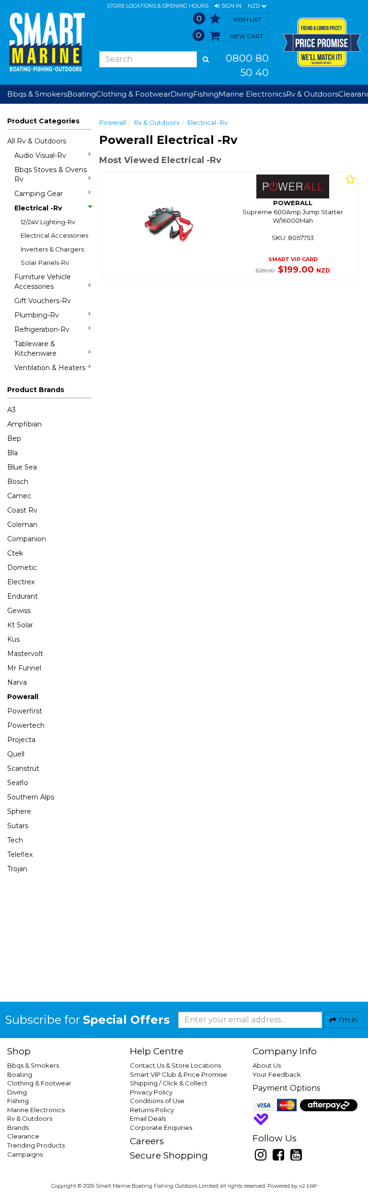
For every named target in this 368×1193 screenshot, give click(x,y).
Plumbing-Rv (36, 315)
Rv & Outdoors (156, 122)
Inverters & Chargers (52, 249)
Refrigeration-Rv (41, 329)
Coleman (22, 524)
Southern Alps (30, 797)
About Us (267, 1065)
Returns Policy (152, 1110)
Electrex (20, 582)
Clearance (23, 1136)
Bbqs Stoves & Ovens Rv (50, 174)
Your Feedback (277, 1074)
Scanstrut (23, 768)
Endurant (22, 596)
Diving (17, 1092)
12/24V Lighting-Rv (48, 222)
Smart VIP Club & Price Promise (178, 1074)
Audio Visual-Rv (40, 155)
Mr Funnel (24, 668)
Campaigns (25, 1154)
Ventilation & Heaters (49, 367)
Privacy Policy (151, 1092)
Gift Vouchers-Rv (42, 300)
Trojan (17, 869)
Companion (26, 539)
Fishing (18, 1101)
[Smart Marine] (46, 42)
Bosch (17, 481)
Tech (15, 840)
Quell (15, 754)
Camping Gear (38, 193)
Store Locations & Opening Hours (157, 5)
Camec (19, 496)
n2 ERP (308, 1186)
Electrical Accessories (54, 235)
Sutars (17, 825)
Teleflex (20, 854)
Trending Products (36, 1145)
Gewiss (19, 610)
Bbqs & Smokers (37, 94)
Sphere (19, 811)
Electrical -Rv (38, 208)
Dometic (22, 567)
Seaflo (17, 782)
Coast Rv (22, 510)
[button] (228, 6)
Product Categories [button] (43, 121)
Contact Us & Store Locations (175, 1065)
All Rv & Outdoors (36, 141)
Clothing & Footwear (39, 1083)
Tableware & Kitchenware (35, 348)
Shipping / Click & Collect (168, 1083)
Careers (147, 1141)
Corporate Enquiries (161, 1127)
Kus (13, 639)
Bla (12, 453)
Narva (17, 682)
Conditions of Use (157, 1101)
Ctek (15, 553)
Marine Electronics (36, 1110)
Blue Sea (22, 467)
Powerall (22, 696)
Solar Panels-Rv (45, 262)
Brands (18, 1127)
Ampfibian (24, 424)
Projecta (21, 739)
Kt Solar (20, 625)
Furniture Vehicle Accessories (42, 282)
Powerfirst (24, 711)
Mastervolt (25, 653)
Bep (14, 438)
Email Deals (148, 1118)
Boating (19, 1074)
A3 (11, 409)
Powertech (26, 725)
